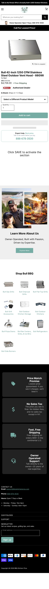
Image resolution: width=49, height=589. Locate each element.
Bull (5, 78)
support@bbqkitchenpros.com (17, 489)
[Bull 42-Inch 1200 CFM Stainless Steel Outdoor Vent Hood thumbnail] (5, 72)
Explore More (24, 250)
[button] (24, 122)
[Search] (45, 17)
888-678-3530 (24, 138)
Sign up (7, 540)
